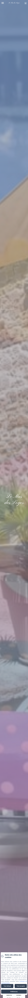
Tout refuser (7, 986)
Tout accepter (21, 986)
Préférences (14, 991)
